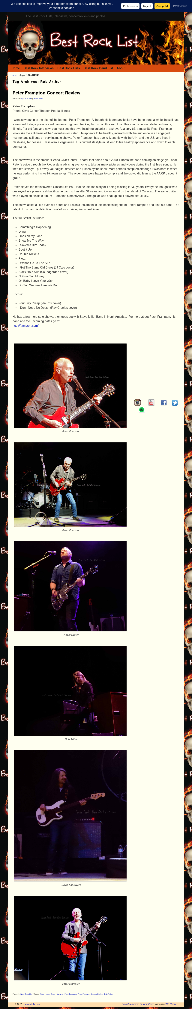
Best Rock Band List (98, 68)
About (121, 68)
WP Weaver (171, 1004)
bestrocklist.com (32, 1004)
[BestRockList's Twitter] (175, 404)
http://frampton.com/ (25, 325)
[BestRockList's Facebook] (164, 404)
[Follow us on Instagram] (137, 404)
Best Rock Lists (68, 68)
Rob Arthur (108, 994)
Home (15, 68)
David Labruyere (57, 994)
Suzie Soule (38, 98)
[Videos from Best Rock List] (151, 404)
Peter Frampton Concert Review (46, 92)
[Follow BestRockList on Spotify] (142, 411)
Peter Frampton (70, 994)
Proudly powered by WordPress (138, 1004)
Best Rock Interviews (39, 68)
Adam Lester (45, 994)
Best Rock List (26, 994)
